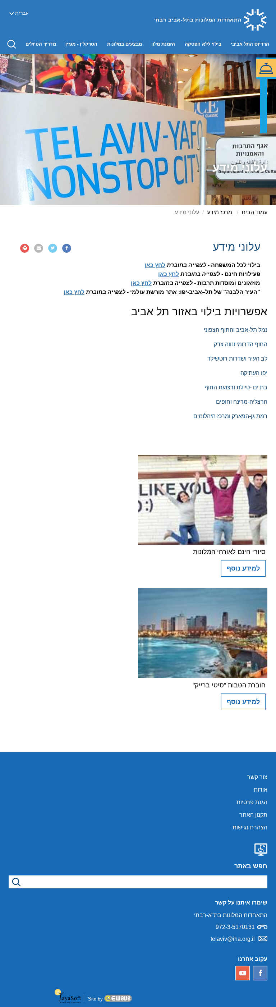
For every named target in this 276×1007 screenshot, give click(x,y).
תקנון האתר (253, 815)
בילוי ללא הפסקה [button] (201, 44)
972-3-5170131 (235, 927)
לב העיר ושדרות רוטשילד (237, 359)
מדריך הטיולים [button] (39, 44)
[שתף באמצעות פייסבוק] (66, 248)
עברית (21, 13)
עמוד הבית (254, 212)
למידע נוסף (243, 568)
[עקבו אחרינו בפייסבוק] (260, 973)
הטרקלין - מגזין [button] (79, 44)
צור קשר (257, 777)
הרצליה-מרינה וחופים (241, 402)
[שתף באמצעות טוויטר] (52, 248)
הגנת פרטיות (251, 802)
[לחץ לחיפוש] (15, 881)
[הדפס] (24, 248)
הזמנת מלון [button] (161, 44)
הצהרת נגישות (250, 827)
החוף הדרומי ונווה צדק (240, 344)
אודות (260, 790)
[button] (11, 44)
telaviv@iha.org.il (233, 939)
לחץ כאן (154, 265)
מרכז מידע (219, 212)
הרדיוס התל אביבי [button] (248, 44)
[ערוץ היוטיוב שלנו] (242, 973)
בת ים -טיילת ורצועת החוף (235, 387)
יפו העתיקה (253, 373)
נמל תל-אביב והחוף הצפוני (235, 330)
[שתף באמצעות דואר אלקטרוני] (38, 248)
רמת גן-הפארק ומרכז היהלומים (230, 416)
